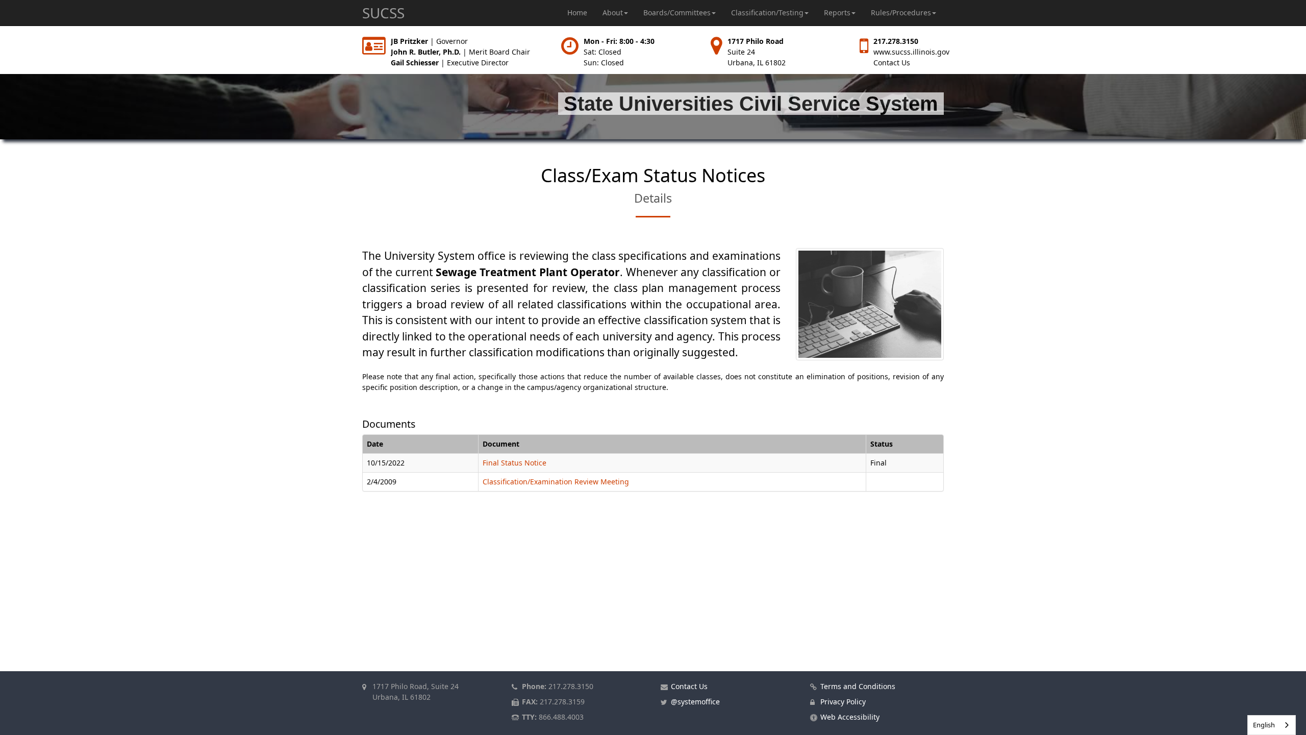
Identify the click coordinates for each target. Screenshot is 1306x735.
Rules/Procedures (901, 12)
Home (577, 12)
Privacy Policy (843, 701)
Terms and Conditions (857, 686)
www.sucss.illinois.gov (911, 52)
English (1264, 724)
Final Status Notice (514, 463)
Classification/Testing (767, 12)
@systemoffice (695, 701)
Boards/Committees (677, 12)
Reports (837, 12)
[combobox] (1271, 725)
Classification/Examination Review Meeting (556, 481)
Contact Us (891, 62)
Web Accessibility (850, 717)
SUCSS (383, 12)
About (612, 12)
